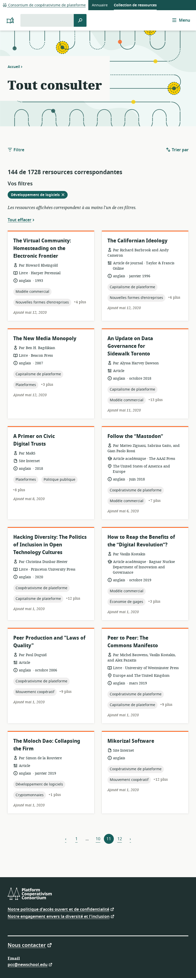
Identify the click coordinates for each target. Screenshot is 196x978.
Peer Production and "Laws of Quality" (49, 641)
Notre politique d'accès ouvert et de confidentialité (58, 909)
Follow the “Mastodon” (135, 436)
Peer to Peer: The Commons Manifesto (132, 641)
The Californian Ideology (137, 240)
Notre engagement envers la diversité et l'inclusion (58, 916)
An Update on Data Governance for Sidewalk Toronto (130, 346)
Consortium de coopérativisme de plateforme (46, 5)
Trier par (180, 150)
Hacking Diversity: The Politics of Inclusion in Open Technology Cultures (50, 544)
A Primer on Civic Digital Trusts (34, 440)
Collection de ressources (135, 5)
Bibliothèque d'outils (20, 15)
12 (119, 839)
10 (98, 839)
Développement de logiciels (39, 195)
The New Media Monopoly (44, 338)
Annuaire (100, 5)
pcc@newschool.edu (27, 964)
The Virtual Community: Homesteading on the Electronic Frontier (42, 248)
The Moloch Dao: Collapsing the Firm (46, 744)
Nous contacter (27, 945)
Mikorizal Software (130, 741)
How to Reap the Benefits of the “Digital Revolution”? (141, 540)
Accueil (14, 67)
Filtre (18, 150)
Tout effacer (19, 219)
